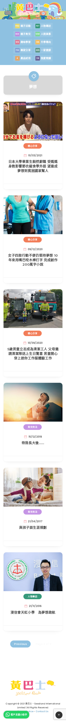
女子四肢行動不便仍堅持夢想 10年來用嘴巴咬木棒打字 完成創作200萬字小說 (33, 259)
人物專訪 (32, 596)
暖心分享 (32, 145)
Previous (20, 644)
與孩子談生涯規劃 (33, 528)
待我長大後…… (33, 443)
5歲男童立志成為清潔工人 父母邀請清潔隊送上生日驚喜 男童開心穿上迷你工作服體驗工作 (33, 353)
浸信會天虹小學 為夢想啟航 (33, 612)
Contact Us (42, 711)
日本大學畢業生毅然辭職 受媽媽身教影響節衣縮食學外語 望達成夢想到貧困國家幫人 (33, 166)
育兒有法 (32, 426)
